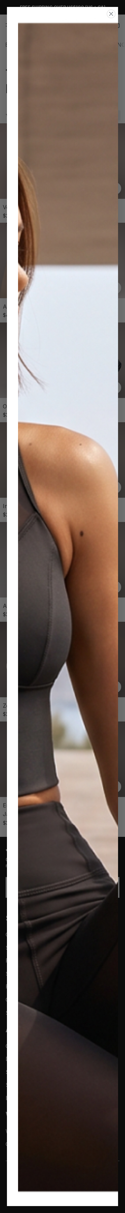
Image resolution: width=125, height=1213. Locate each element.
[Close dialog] (111, 14)
